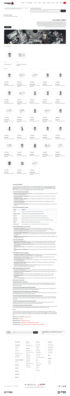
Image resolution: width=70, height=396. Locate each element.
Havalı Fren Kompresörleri (40, 357)
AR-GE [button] (35, 2)
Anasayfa (17, 342)
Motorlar (17, 374)
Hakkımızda (17, 350)
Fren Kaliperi (21, 318)
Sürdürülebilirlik (17, 355)
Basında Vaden (50, 347)
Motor (37, 360)
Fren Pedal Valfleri (15, 16)
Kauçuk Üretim (28, 350)
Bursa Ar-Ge (28, 343)
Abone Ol (35, 332)
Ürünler (44, 2)
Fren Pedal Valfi (23, 320)
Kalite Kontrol (28, 365)
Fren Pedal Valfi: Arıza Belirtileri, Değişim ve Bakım (29, 322)
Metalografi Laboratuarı (29, 363)
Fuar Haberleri (50, 350)
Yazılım (14, 386)
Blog (53, 2)
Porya (37, 362)
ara (63, 10)
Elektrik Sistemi (38, 352)
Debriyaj (37, 347)
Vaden (5, 16)
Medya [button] (57, 2)
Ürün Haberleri (50, 352)
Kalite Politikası (17, 356)
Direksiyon (37, 349)
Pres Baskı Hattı (28, 355)
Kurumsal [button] (23, 2)
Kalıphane (27, 353)
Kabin (37, 359)
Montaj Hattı (28, 362)
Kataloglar (49, 361)
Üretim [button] (40, 2)
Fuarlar (49, 360)
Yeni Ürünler (38, 344)
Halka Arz (16, 361)
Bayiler (17, 368)
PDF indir (28, 320)
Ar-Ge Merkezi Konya (29, 345)
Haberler (48, 2)
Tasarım (7, 386)
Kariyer (17, 377)
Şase (37, 368)
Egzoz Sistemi (38, 350)
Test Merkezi (28, 360)
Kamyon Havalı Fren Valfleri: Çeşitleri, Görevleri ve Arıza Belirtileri (32, 324)
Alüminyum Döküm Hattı (29, 352)
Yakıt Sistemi (38, 370)
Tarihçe (16, 348)
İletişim (61, 2)
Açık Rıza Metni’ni (54, 331)
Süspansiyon (38, 365)
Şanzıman (37, 367)
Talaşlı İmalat (28, 358)
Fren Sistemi (10, 16)
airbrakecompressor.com (41, 387)
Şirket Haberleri (50, 344)
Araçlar (17, 371)
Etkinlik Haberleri (50, 349)
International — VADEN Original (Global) (31, 387)
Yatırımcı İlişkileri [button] (29, 2)
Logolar (49, 363)
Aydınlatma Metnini (45, 331)
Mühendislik (28, 357)
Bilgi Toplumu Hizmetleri (19, 353)
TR (64, 2)
